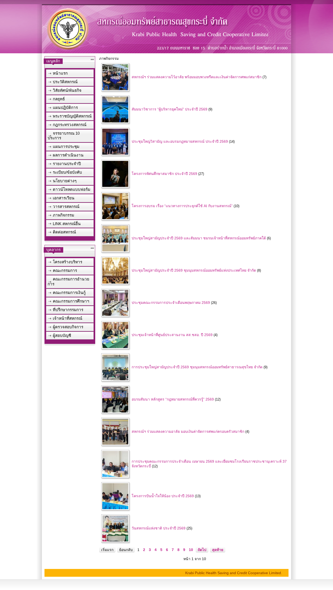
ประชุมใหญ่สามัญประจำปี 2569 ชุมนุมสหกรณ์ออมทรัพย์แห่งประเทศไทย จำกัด (194, 270)
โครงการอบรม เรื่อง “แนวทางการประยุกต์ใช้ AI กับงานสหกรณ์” (182, 206)
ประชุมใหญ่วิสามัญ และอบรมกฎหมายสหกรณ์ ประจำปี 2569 (180, 141)
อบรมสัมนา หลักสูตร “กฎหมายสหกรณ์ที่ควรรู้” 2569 (173, 399)
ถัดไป (202, 550)
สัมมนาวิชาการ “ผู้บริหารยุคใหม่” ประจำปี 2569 (169, 109)
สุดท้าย (217, 550)
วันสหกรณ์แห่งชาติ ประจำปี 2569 (158, 528)
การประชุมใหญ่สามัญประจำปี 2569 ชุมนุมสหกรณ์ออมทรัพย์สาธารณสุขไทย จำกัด (197, 367)
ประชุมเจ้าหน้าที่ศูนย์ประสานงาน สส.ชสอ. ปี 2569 (172, 335)
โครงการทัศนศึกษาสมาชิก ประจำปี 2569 (164, 174)
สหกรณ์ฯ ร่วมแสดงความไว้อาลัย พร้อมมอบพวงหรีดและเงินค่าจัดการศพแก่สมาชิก (196, 77)
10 (191, 550)
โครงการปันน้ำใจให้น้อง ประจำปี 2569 (163, 496)
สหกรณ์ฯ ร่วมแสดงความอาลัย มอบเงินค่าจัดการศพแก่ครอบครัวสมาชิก (188, 431)
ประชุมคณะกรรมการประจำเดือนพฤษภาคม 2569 (171, 302)
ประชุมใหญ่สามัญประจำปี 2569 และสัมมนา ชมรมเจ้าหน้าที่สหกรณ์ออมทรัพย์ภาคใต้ (199, 238)
